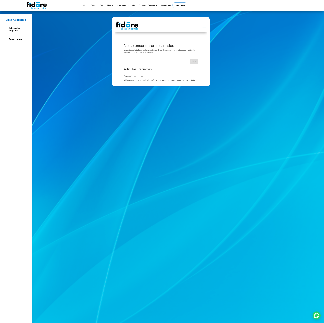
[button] (316, 315)
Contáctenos (165, 5)
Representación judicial (125, 5)
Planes (110, 5)
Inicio (85, 5)
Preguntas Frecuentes (148, 5)
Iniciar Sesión (180, 5)
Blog (101, 5)
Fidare (93, 5)
